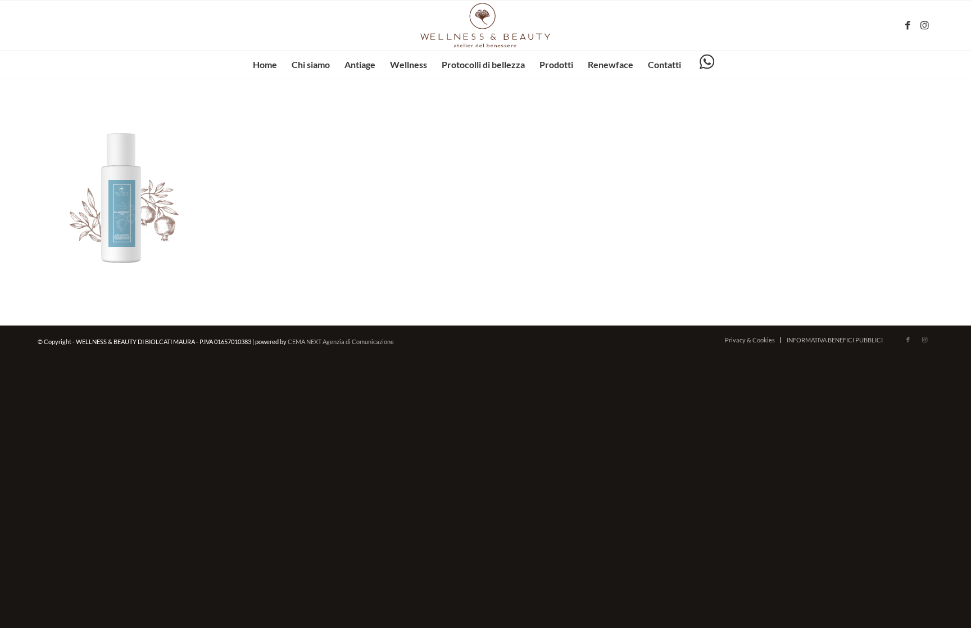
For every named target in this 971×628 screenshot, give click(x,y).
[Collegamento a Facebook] (908, 25)
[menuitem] (265, 65)
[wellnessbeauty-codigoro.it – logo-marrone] (485, 25)
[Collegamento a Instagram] (924, 25)
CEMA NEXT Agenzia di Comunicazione (341, 341)
